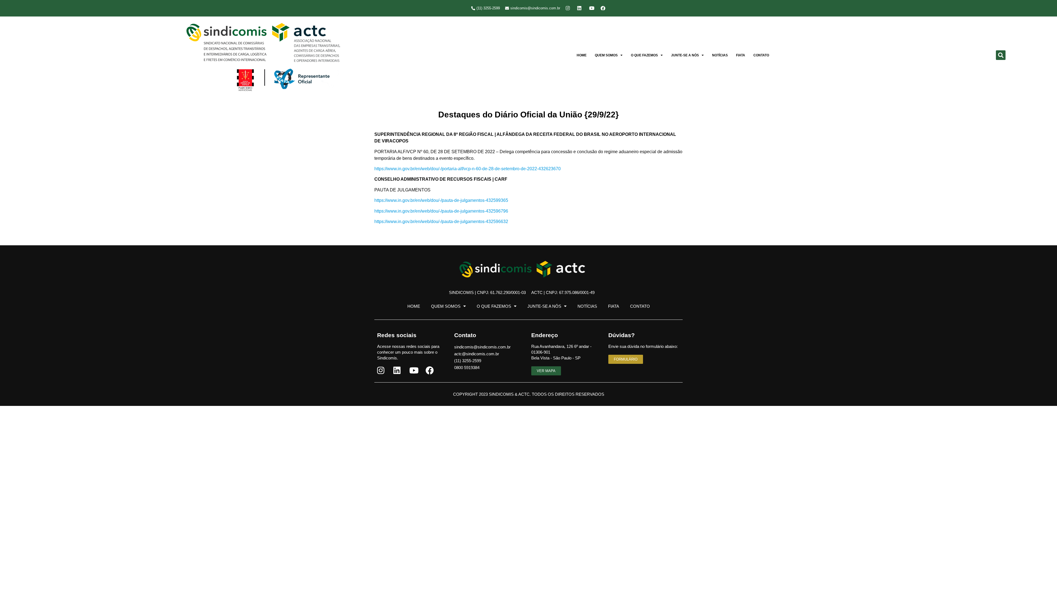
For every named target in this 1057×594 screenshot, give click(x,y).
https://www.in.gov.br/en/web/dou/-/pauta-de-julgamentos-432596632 (441, 221)
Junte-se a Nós (685, 55)
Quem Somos (606, 55)
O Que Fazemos (644, 55)
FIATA (740, 55)
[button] (1001, 55)
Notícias (720, 55)
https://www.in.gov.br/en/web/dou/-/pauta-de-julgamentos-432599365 (441, 200)
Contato (761, 55)
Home (582, 55)
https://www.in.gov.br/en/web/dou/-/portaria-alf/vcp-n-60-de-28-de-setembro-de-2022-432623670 (467, 168)
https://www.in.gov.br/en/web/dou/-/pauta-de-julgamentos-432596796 (441, 211)
